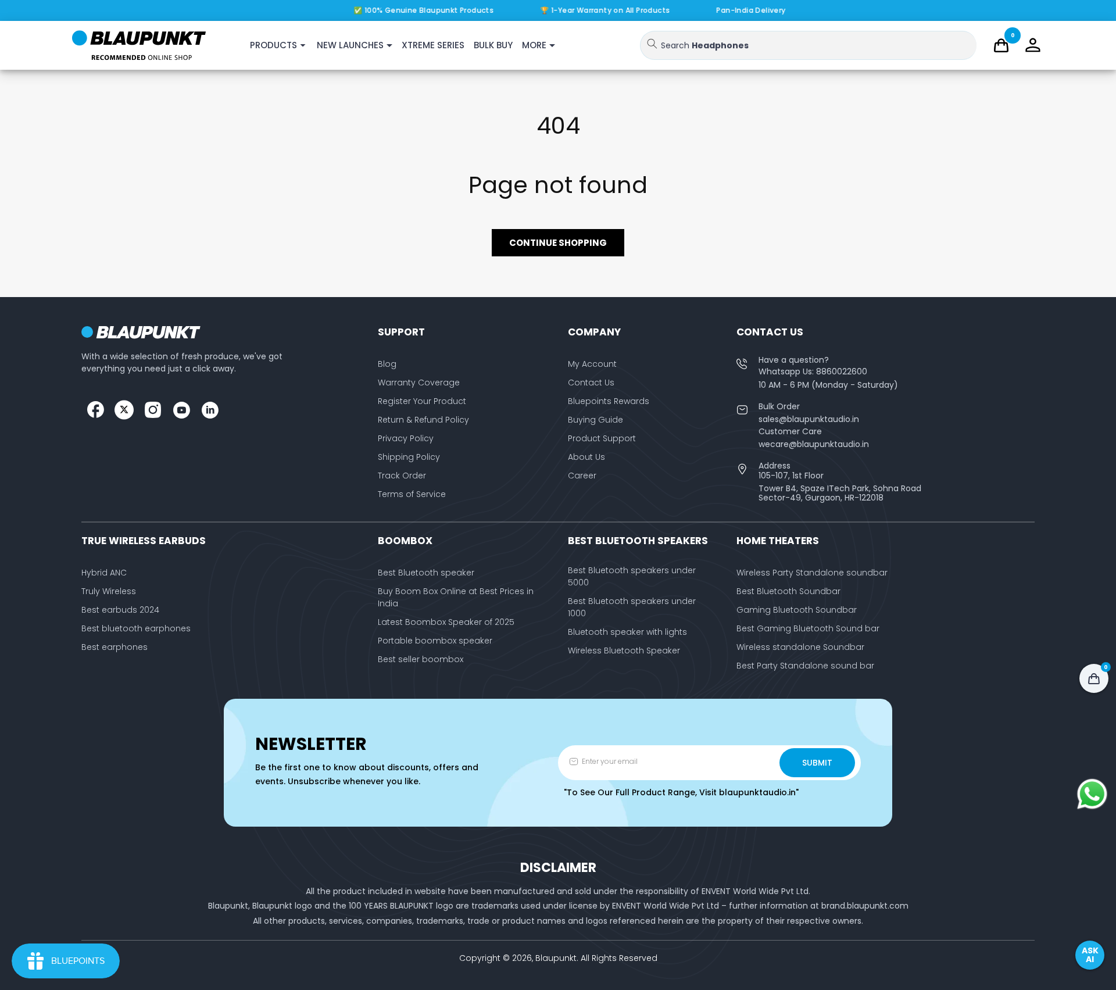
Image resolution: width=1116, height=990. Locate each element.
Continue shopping (558, 243)
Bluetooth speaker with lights (627, 632)
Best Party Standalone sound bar (805, 665)
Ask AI (1090, 955)
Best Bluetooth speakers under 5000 (632, 576)
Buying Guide (595, 420)
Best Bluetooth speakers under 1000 (632, 607)
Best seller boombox (420, 659)
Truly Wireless (108, 591)
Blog (387, 364)
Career (582, 475)
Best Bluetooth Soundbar (788, 591)
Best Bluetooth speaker (426, 572)
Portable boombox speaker (435, 640)
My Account (592, 364)
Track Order (402, 475)
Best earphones (114, 647)
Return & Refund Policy (423, 420)
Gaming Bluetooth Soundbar (796, 610)
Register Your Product (422, 401)
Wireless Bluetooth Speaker (624, 650)
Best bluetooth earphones (136, 628)
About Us (586, 457)
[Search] (652, 43)
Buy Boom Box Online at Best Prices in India (456, 597)
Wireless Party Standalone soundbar (812, 572)
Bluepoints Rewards (608, 401)
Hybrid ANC (104, 572)
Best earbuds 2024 (120, 610)
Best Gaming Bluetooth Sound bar (807, 628)
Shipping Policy (409, 457)
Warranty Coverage (419, 382)
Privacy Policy (406, 438)
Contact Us (591, 382)
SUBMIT (817, 763)
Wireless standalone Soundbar (800, 647)
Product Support (602, 438)
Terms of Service (412, 494)
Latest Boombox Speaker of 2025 (446, 622)
